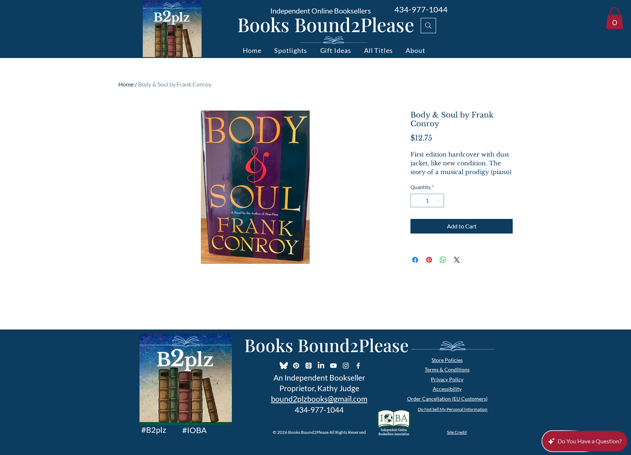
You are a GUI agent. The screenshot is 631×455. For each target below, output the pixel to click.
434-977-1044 (421, 9)
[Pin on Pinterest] (429, 259)
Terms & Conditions (447, 369)
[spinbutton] (427, 200)
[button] (614, 18)
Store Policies (447, 360)
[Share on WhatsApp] (443, 259)
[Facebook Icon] (358, 366)
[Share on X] (456, 259)
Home (126, 84)
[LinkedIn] (321, 366)
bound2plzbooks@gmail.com (319, 398)
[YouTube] (333, 366)
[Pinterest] (296, 366)
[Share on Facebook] (415, 259)
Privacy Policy (447, 379)
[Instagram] (346, 366)
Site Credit (457, 432)
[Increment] (438, 200)
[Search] (428, 25)
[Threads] (309, 366)
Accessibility (447, 389)
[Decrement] (416, 200)
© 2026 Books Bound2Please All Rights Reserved (319, 432)
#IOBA (194, 430)
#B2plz (153, 430)
